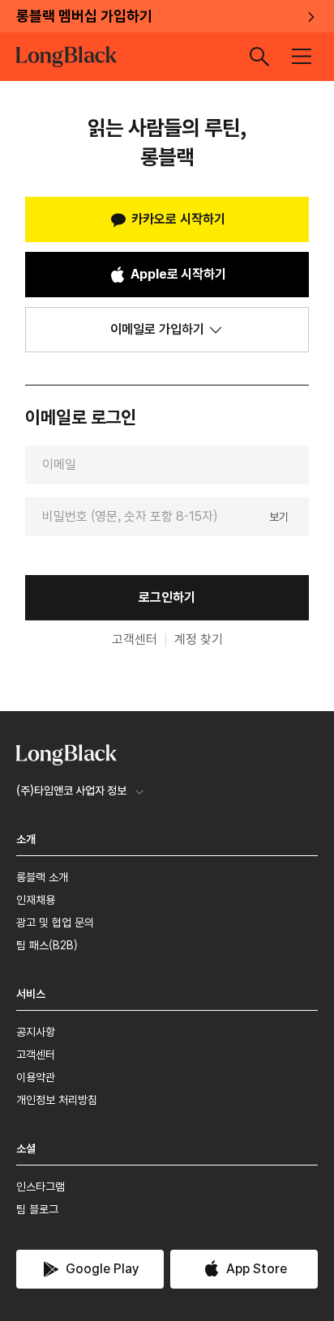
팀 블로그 (37, 1209)
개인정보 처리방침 (56, 1099)
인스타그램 (40, 1186)
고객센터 (134, 639)
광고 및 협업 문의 (55, 922)
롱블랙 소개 (42, 877)
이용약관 (35, 1077)
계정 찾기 (198, 639)
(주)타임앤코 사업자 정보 (71, 790)
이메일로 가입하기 (157, 329)
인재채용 (35, 899)
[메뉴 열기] (302, 57)
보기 (279, 515)
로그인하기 (167, 597)
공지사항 (35, 1031)
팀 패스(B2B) (47, 945)
